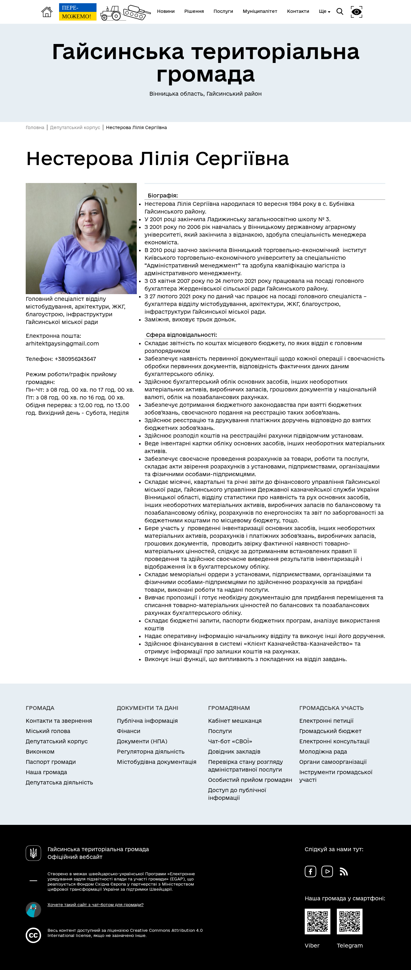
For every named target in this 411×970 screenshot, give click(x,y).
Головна (35, 127)
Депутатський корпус (75, 127)
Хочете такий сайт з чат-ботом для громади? (96, 904)
